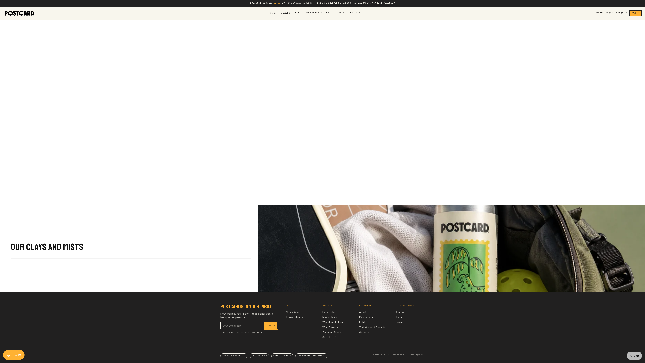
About (328, 13)
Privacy (400, 322)
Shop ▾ (274, 13)
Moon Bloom (329, 317)
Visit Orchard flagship (372, 327)
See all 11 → (329, 337)
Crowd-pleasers (295, 317)
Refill (299, 13)
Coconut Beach (331, 332)
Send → (270, 325)
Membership (314, 13)
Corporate (353, 13)
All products (293, 312)
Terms (399, 317)
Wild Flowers (330, 327)
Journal (339, 13)
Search (600, 13)
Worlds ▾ (286, 13)
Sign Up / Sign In (616, 13)
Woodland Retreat (333, 322)
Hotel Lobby (329, 312)
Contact (400, 312)
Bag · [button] (635, 13)
